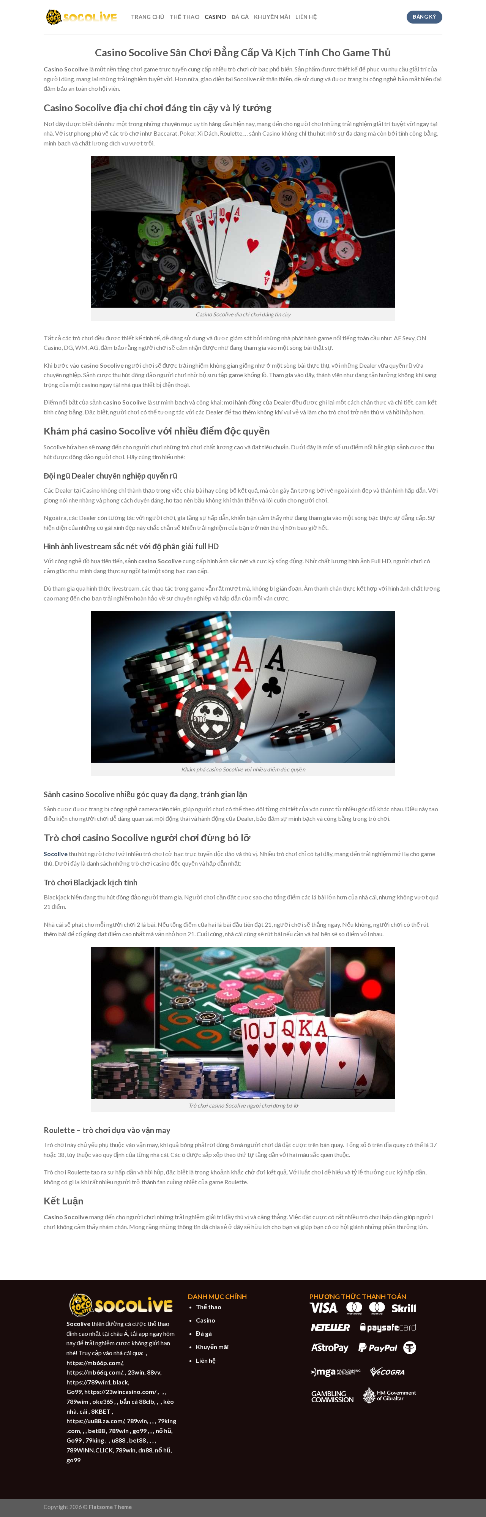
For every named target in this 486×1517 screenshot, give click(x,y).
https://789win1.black (97, 1382)
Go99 (74, 1391)
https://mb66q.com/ (94, 1372)
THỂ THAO (184, 17)
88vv (153, 1372)
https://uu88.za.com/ (95, 1420)
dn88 (145, 1450)
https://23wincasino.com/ (120, 1391)
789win (137, 1420)
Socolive (56, 853)
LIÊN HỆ (306, 17)
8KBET (100, 1411)
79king (94, 1440)
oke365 (102, 1401)
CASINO (215, 17)
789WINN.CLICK (89, 1450)
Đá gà (204, 1333)
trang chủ (147, 17)
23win (136, 1372)
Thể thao (208, 1306)
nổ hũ (163, 1430)
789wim (77, 1401)
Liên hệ (206, 1360)
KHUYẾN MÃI (272, 17)
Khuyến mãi (212, 1346)
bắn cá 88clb (137, 1401)
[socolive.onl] (82, 17)
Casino (205, 1320)
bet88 (96, 1430)
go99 (140, 1430)
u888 (118, 1440)
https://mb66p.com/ (94, 1362)
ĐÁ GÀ (240, 17)
